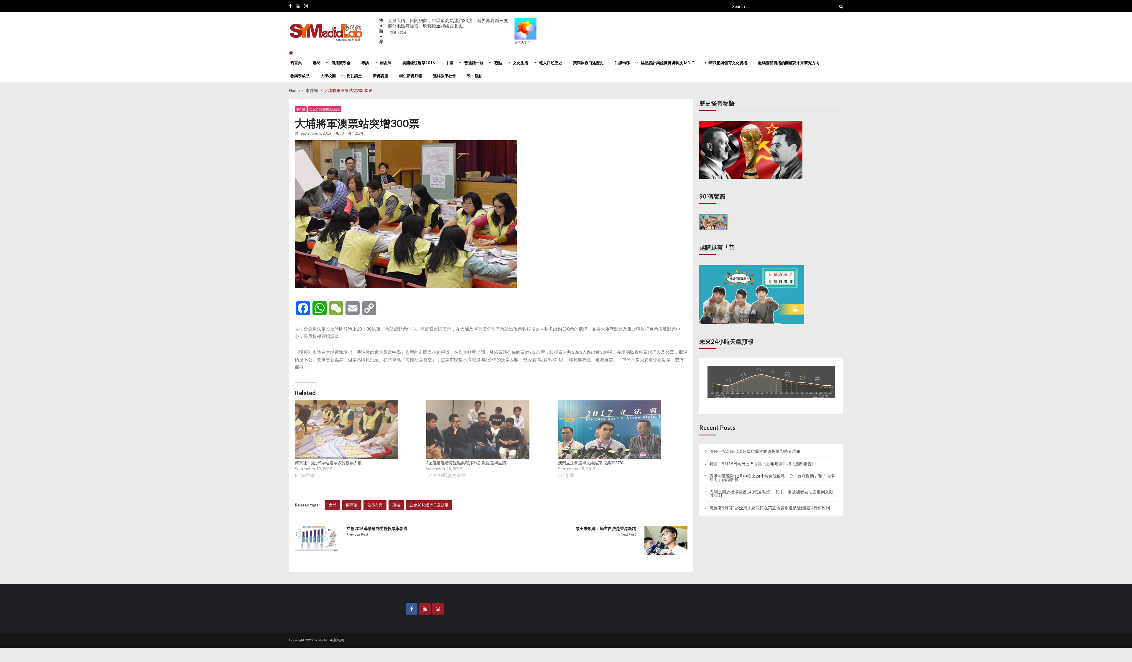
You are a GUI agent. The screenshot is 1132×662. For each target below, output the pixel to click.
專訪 (365, 62)
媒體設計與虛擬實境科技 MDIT (667, 62)
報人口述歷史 (550, 62)
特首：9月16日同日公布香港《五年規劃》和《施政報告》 (763, 458)
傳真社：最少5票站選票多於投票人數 (328, 462)
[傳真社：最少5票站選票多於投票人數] (346, 429)
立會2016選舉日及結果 (324, 109)
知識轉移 (622, 62)
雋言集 (296, 62)
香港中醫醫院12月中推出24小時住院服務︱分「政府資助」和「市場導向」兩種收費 (772, 472)
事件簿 (300, 109)
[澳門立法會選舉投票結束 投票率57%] (609, 429)
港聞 (316, 62)
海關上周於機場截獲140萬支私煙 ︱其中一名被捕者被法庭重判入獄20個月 (771, 488)
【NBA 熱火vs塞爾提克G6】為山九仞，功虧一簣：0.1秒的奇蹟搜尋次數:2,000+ (449, 26)
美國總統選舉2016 (418, 62)
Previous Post (357, 534)
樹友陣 (385, 62)
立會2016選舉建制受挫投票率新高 (377, 528)
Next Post (628, 534)
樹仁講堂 (354, 75)
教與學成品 (300, 75)
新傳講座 (380, 75)
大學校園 (328, 75)
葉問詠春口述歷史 (588, 62)
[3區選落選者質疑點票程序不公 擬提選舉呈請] (477, 429)
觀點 (498, 62)
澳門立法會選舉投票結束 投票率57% (590, 462)
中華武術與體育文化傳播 (726, 62)
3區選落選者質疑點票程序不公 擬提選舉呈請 (466, 462)
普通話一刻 (473, 62)
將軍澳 (352, 505)
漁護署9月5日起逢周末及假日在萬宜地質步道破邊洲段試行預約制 (770, 502)
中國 (449, 62)
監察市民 (375, 505)
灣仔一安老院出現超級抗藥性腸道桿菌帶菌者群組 (755, 446)
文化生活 (520, 62)
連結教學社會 (444, 75)
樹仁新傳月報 (410, 75)
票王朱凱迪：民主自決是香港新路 (606, 528)
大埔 (332, 505)
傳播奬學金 (341, 62)
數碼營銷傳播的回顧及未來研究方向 (789, 62)
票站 (396, 505)
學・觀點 (474, 75)
